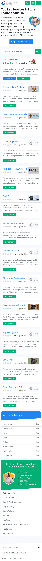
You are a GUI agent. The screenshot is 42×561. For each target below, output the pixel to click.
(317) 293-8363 (9, 324)
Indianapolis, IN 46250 (24, 63)
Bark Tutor (8, 196)
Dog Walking (8, 511)
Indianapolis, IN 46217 (22, 90)
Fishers (21, 442)
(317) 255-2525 (9, 406)
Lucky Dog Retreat (11, 141)
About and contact (10, 547)
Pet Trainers (8, 533)
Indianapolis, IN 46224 (22, 117)
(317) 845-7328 (24, 78)
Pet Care (6, 520)
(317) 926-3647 (9, 378)
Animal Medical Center (13, 223)
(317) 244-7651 (9, 133)
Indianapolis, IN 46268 (22, 172)
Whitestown (21, 446)
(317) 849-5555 (9, 160)
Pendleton (21, 455)
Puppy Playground (11, 332)
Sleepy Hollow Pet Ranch (14, 87)
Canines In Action (11, 250)
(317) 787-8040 (9, 106)
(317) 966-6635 (9, 269)
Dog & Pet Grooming (12, 502)
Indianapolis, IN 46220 (22, 145)
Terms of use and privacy (13, 558)
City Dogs (7, 359)
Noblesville (21, 451)
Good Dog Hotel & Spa (13, 387)
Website (9, 78)
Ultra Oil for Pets (11, 59)
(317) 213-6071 (9, 296)
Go (37, 51)
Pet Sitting (7, 529)
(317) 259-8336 (9, 215)
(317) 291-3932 (9, 187)
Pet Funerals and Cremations (15, 524)
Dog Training (8, 506)
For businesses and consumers (15, 553)
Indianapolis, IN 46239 (22, 281)
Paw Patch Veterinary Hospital (17, 305)
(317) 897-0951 (9, 242)
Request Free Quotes (21, 41)
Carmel (21, 437)
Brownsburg (21, 428)
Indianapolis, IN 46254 (22, 308)
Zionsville (21, 433)
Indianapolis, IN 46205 (22, 363)
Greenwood (21, 424)
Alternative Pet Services (14, 278)
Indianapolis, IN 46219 (22, 227)
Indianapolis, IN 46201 (22, 254)
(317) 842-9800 (9, 351)
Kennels (6, 515)
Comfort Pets (8, 497)
